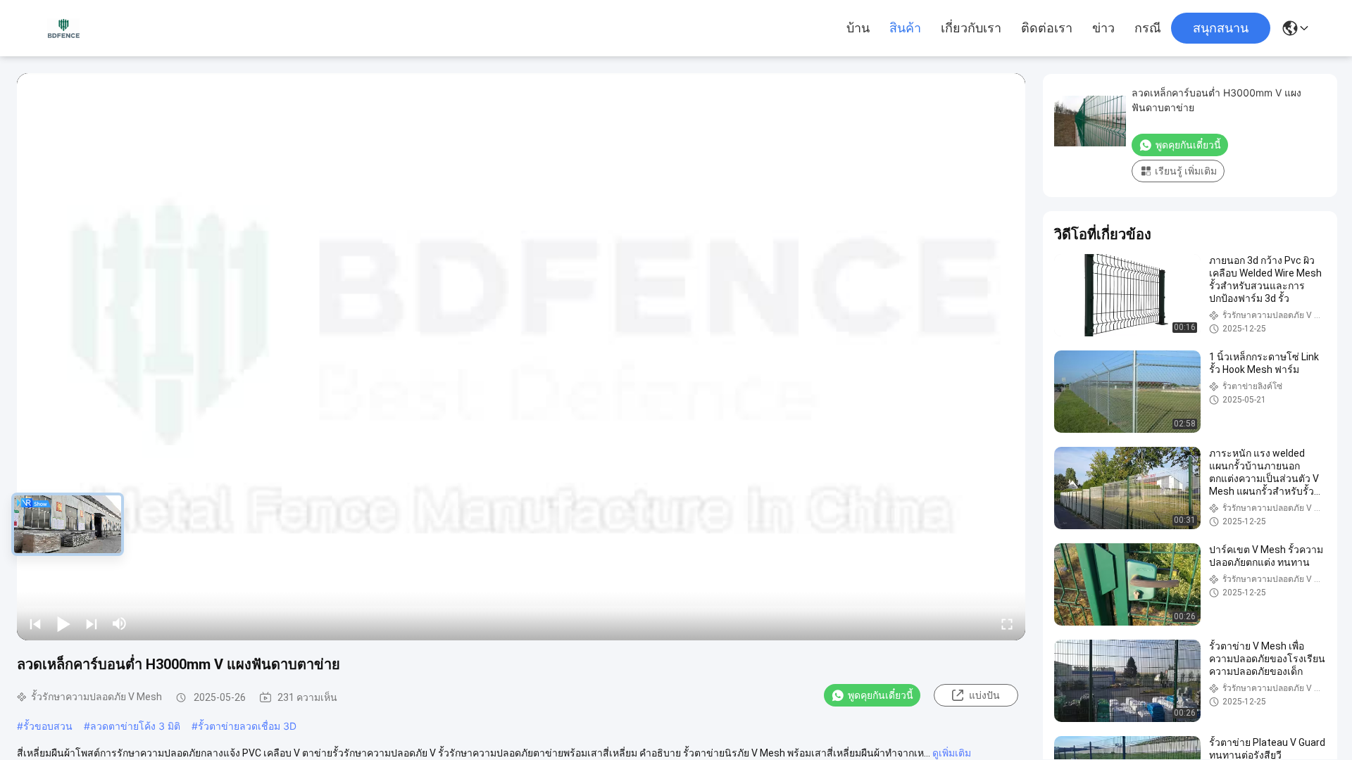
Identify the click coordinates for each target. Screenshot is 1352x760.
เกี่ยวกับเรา (971, 28)
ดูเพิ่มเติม (951, 753)
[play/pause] (63, 623)
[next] (91, 623)
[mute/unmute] (120, 623)
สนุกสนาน (1220, 27)
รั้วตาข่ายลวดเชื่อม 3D (247, 726)
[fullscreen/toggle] (1007, 623)
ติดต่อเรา (1046, 28)
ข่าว (1103, 28)
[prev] (35, 623)
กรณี (1147, 28)
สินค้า (905, 28)
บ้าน (858, 28)
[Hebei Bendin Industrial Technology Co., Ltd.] (63, 28)
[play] (521, 356)
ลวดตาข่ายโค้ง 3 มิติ (135, 726)
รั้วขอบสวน (48, 726)
